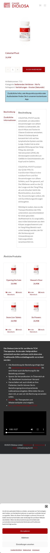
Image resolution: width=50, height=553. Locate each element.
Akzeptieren (25, 531)
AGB (15, 448)
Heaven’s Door (36, 280)
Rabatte (11, 399)
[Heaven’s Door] (36, 269)
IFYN (35, 448)
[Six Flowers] (36, 306)
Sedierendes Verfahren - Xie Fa (27, 84)
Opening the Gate (13, 280)
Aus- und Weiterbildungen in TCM (22, 405)
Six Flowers (36, 317)
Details (19, 292)
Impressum (35, 550)
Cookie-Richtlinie (16, 550)
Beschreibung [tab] (9, 112)
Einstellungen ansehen (25, 544)
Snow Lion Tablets (13, 317)
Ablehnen (25, 538)
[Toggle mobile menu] (45, 5)
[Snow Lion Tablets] (14, 306)
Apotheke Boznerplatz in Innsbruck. (26, 367)
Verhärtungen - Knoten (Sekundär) (30, 87)
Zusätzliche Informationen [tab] (9, 118)
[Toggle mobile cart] (40, 5)
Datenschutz (27, 550)
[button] (46, 506)
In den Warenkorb (33, 69)
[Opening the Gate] (14, 269)
